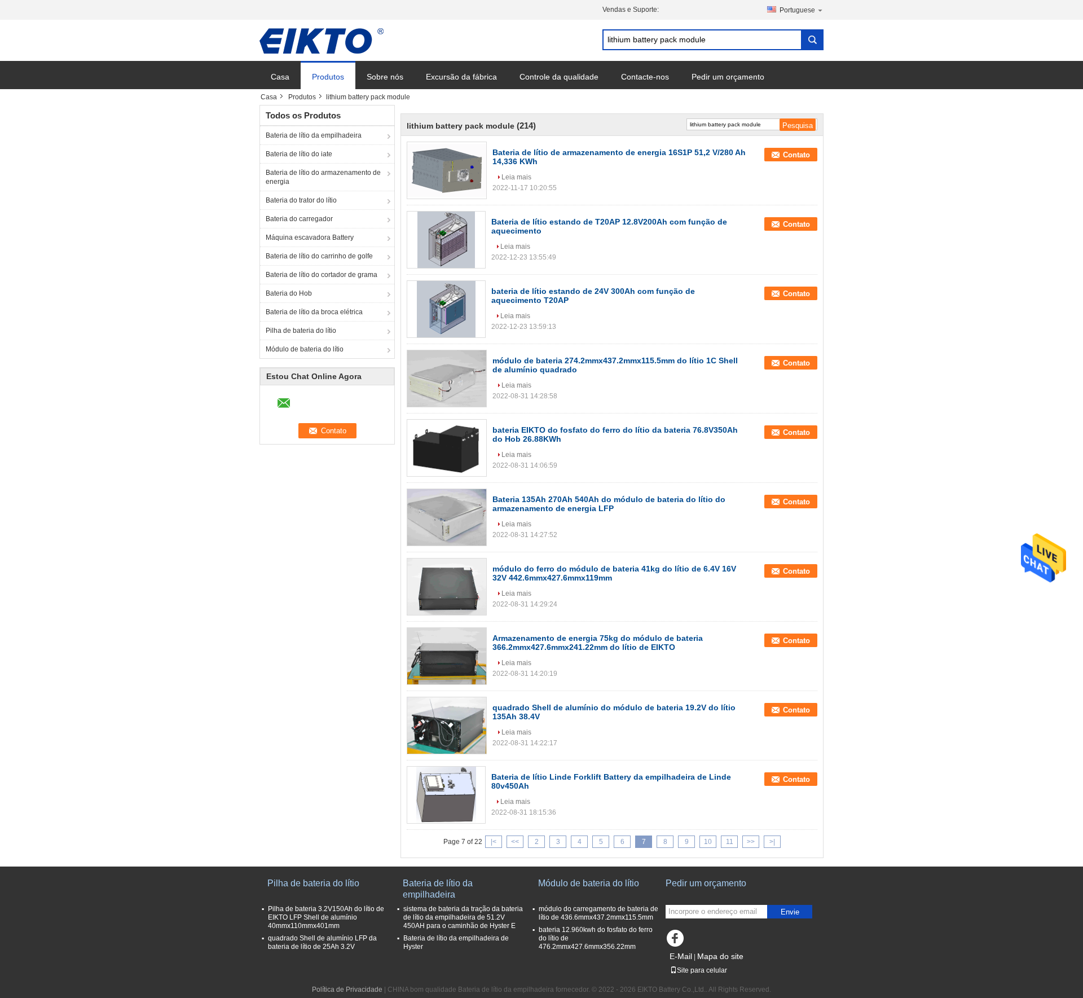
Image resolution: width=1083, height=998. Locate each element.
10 (708, 842)
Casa (280, 76)
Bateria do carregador (299, 219)
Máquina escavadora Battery (310, 237)
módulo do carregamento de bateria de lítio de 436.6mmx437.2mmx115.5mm (598, 913)
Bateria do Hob (289, 293)
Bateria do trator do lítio (301, 200)
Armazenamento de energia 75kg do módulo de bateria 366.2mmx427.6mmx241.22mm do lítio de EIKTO (597, 643)
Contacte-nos (645, 76)
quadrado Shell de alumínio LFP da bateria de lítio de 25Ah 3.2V (322, 942)
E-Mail (681, 956)
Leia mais (516, 177)
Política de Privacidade (347, 989)
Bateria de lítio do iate (299, 154)
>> (751, 842)
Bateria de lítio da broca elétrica (314, 312)
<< (515, 842)
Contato (796, 155)
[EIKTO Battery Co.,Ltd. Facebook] (677, 941)
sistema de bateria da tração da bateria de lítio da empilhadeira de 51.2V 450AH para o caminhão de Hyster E (463, 917)
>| (772, 842)
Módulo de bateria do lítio (305, 349)
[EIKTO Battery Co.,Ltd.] (321, 41)
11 (729, 842)
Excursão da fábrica (461, 76)
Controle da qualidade (559, 76)
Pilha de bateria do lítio (301, 331)
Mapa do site (720, 956)
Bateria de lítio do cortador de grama (321, 275)
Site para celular (702, 970)
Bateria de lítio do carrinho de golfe (319, 256)
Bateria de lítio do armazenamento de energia (323, 177)
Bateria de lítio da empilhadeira (314, 135)
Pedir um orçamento (728, 76)
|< (493, 842)
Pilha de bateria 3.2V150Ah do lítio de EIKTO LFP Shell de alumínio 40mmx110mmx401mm (326, 917)
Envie (790, 912)
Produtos (328, 76)
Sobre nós (385, 76)
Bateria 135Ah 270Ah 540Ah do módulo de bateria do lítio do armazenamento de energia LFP (608, 504)
